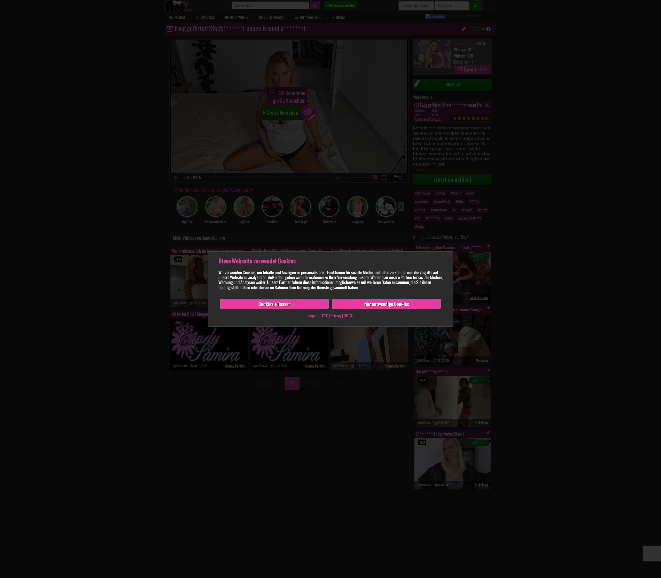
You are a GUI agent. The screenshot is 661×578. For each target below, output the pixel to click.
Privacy (335, 316)
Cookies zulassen (274, 304)
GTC (325, 316)
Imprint (314, 316)
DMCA (348, 316)
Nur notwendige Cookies (386, 304)
